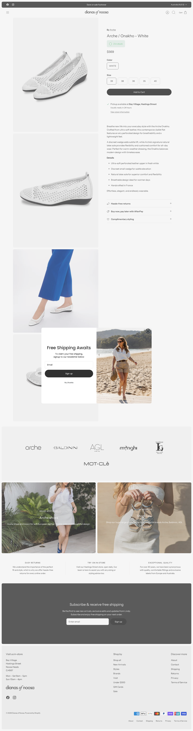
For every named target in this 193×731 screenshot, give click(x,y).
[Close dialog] (148, 331)
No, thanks (69, 382)
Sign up (69, 373)
